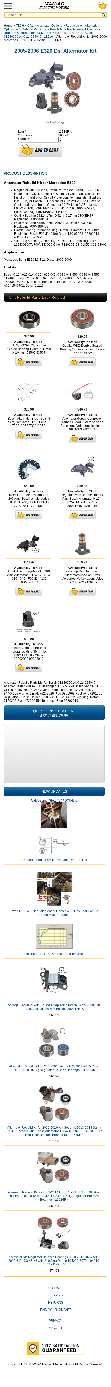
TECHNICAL (25, 25)
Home (8, 25)
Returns (55, 1302)
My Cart (55, 1328)
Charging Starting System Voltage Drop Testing (54, 860)
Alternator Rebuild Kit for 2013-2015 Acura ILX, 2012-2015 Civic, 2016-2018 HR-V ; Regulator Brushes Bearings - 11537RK (54, 1068)
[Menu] (8, 6)
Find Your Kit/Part (55, 1310)
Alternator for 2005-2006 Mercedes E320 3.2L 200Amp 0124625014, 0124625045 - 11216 (49, 34)
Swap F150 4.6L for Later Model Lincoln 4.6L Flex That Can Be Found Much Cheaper (54, 913)
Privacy (55, 1320)
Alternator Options (49, 25)
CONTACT (55, 1288)
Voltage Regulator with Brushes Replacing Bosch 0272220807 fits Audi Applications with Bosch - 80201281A (54, 1007)
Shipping (55, 1295)
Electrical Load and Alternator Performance (54, 954)
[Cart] (102, 5)
